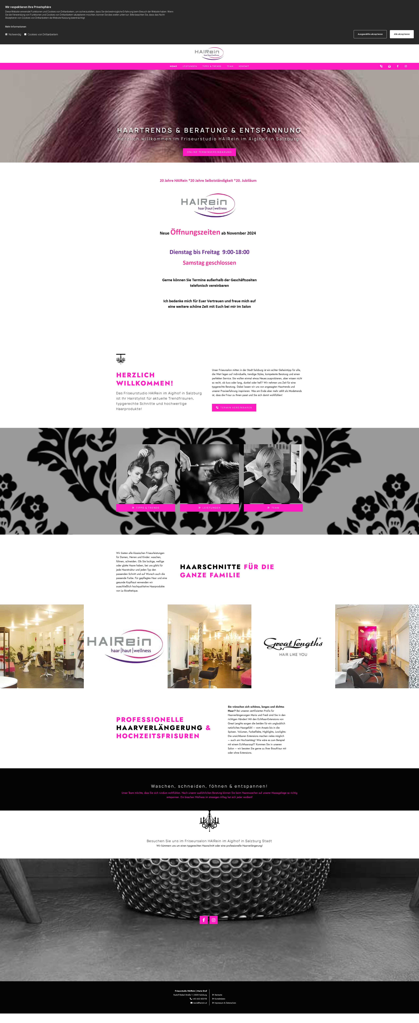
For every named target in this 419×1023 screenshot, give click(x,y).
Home (173, 66)
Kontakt (244, 66)
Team (230, 66)
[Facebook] (204, 920)
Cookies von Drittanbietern (43, 34)
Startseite (218, 994)
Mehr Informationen (15, 26)
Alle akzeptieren (402, 34)
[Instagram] (214, 920)
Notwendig (15, 34)
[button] (209, 152)
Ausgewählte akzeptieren (370, 34)
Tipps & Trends (212, 66)
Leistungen (190, 66)
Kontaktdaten (220, 998)
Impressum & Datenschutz (225, 1002)
